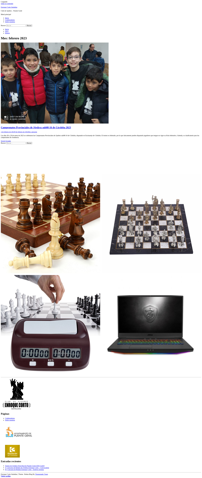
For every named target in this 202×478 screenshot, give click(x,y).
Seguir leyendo (6, 141)
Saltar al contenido (7, 4)
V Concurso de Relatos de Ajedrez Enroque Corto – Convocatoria (27, 468)
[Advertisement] (64, 159)
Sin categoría (32, 132)
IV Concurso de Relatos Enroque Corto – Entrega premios (24, 470)
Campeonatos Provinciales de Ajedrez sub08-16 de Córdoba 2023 (36, 127)
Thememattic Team (41, 474)
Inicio (7, 18)
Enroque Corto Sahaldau (9, 7)
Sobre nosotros (10, 22)
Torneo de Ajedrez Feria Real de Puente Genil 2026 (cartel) (25, 466)
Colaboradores (10, 20)
